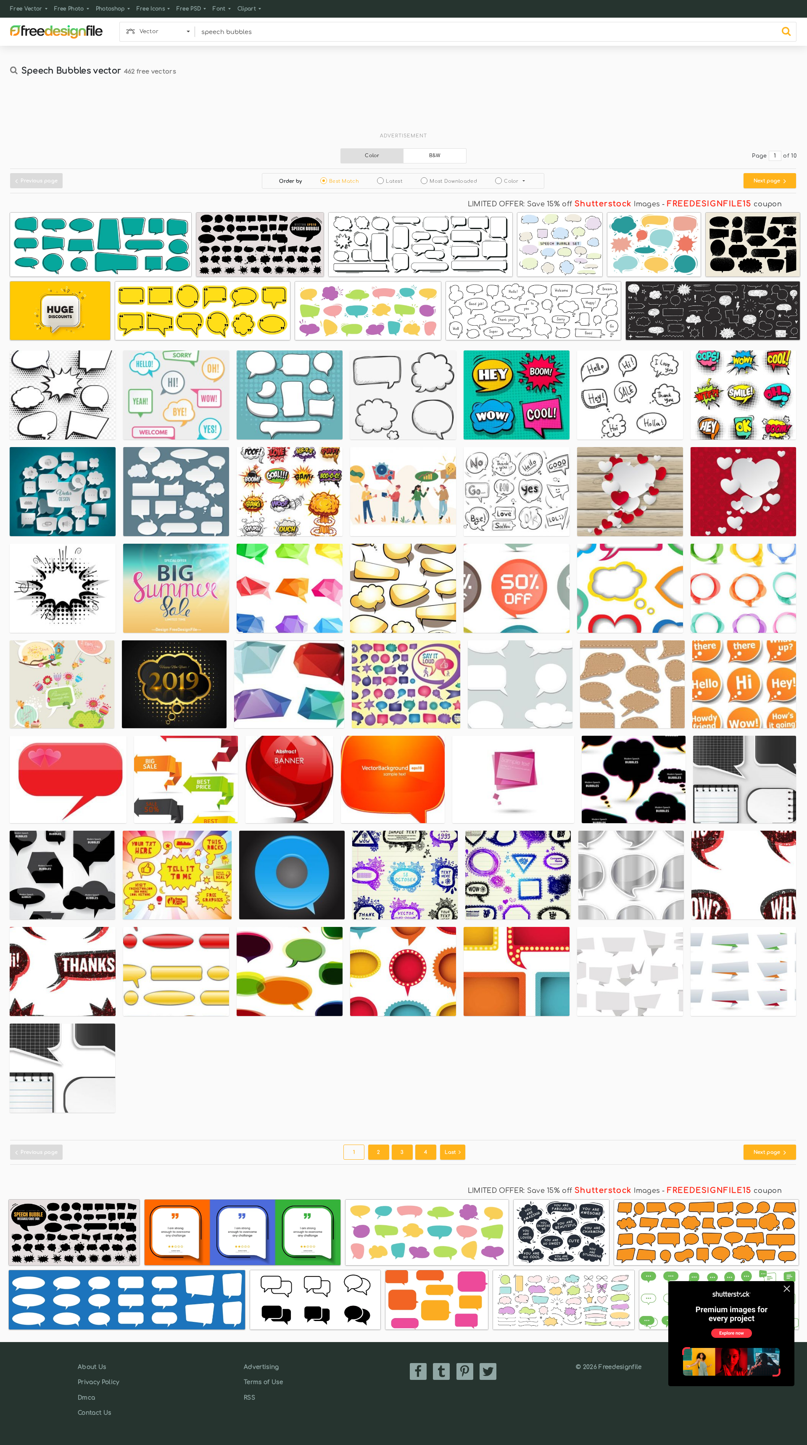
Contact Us (94, 1413)
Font (219, 9)
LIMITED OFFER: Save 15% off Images (564, 204)
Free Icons (151, 9)
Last (451, 1152)
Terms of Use (263, 1382)
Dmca (86, 1398)
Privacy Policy (98, 1382)
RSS (249, 1398)
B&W (435, 155)
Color (372, 155)
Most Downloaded (453, 181)
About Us (92, 1367)
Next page (768, 181)
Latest (394, 181)
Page (759, 156)
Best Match (344, 181)
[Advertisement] (403, 108)
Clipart (246, 9)
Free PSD (189, 9)
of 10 (789, 156)
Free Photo (69, 9)
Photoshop (110, 9)
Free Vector (26, 9)
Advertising (261, 1367)
